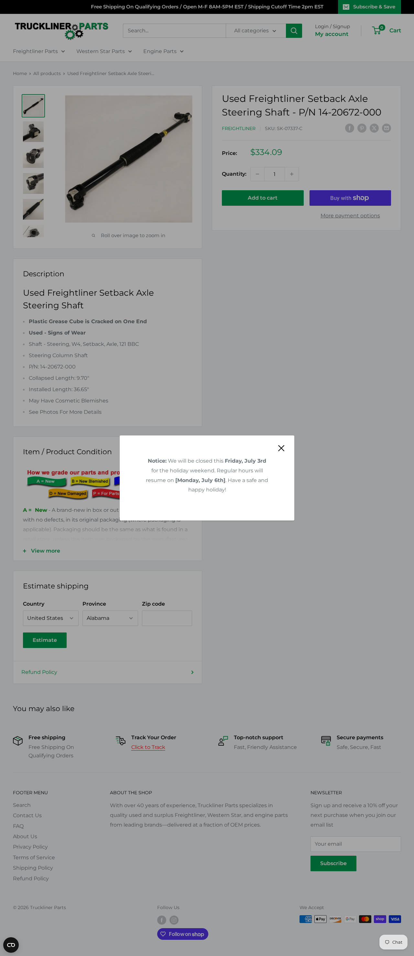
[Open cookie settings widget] (11, 945)
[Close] (281, 448)
